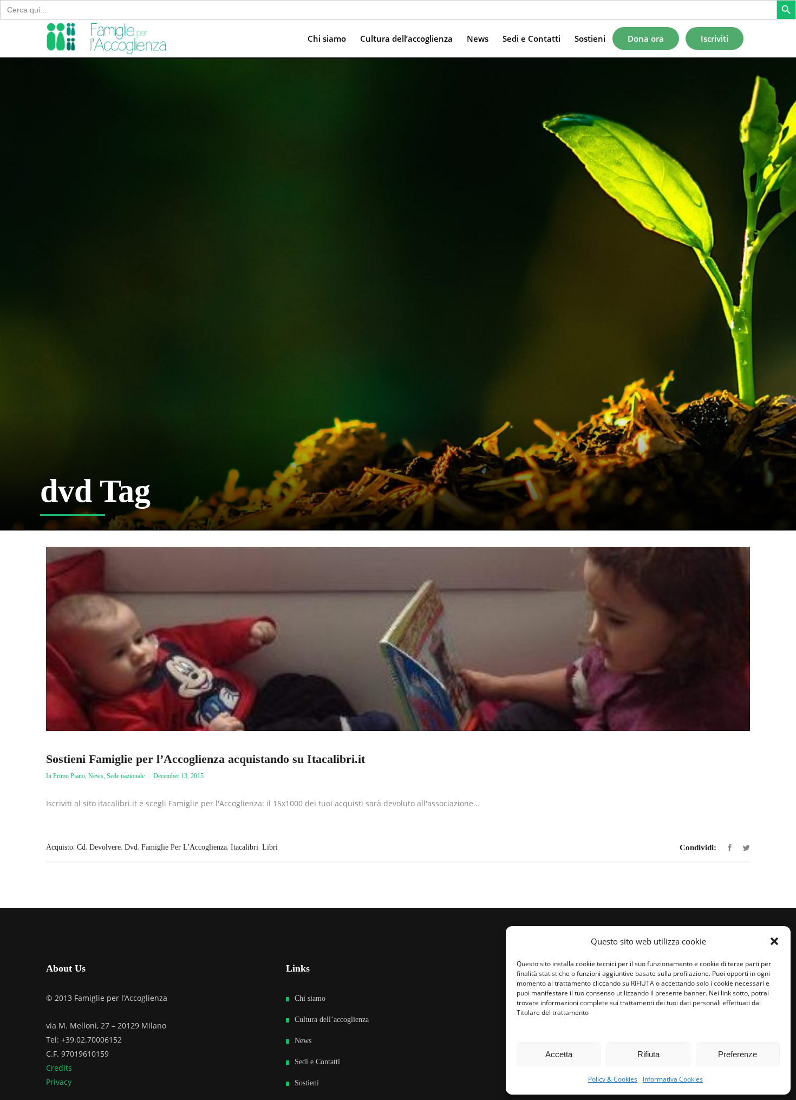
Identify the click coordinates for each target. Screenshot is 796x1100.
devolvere (105, 847)
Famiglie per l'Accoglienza (184, 847)
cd (81, 847)
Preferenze (737, 1054)
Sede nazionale (126, 776)
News (95, 776)
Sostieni (307, 1083)
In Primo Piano (65, 776)
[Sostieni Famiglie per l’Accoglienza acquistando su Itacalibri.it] (398, 639)
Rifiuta (648, 1054)
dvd (131, 847)
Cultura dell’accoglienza (332, 1019)
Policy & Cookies (612, 1079)
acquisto (59, 847)
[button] (774, 941)
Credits (59, 1068)
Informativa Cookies (673, 1079)
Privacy (58, 1082)
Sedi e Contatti (317, 1062)
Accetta (558, 1054)
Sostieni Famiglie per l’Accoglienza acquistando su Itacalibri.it (205, 759)
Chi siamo (310, 998)
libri (270, 847)
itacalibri (244, 847)
